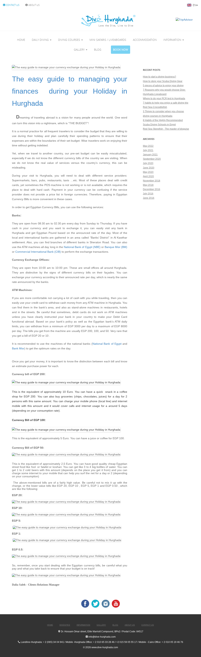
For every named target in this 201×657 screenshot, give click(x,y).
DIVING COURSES (69, 40)
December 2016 (151, 189)
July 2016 (148, 193)
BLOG (97, 49)
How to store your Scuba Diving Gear (162, 81)
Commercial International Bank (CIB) (38, 251)
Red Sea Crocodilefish (155, 107)
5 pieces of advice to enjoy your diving (163, 85)
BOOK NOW (120, 49)
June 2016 (148, 198)
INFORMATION (172, 40)
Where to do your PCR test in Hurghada (164, 98)
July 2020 (148, 163)
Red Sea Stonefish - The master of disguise (166, 129)
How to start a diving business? (159, 76)
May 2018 (148, 185)
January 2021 (150, 154)
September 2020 (152, 159)
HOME (21, 40)
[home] (92, 20)
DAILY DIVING (40, 40)
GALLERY (79, 49)
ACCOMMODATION (145, 40)
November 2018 (151, 180)
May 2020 (148, 172)
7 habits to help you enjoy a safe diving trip (165, 102)
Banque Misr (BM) (116, 247)
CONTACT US (12, 4)
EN (194, 5)
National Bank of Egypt (107, 343)
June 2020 (148, 167)
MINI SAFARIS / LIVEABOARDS (108, 40)
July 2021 (148, 150)
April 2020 (148, 176)
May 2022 (148, 146)
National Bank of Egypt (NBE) (82, 247)
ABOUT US (34, 4)
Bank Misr (18, 348)
